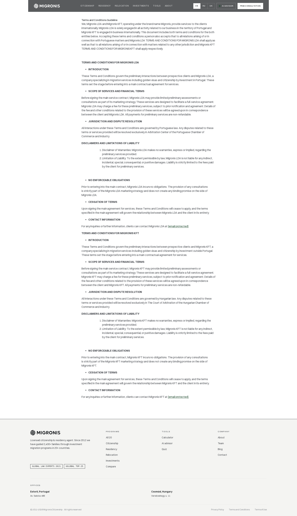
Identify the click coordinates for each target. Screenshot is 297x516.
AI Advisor (227, 6)
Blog (220, 449)
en (196, 6)
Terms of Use (261, 509)
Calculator (167, 437)
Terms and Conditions (239, 509)
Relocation (122, 5)
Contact (222, 454)
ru (204, 6)
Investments (141, 5)
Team (221, 443)
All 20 (109, 437)
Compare (111, 466)
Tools (157, 5)
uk (211, 6)
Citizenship (87, 5)
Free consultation (250, 6)
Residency (104, 5)
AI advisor (167, 443)
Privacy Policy (217, 509)
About (169, 5)
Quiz (164, 449)
